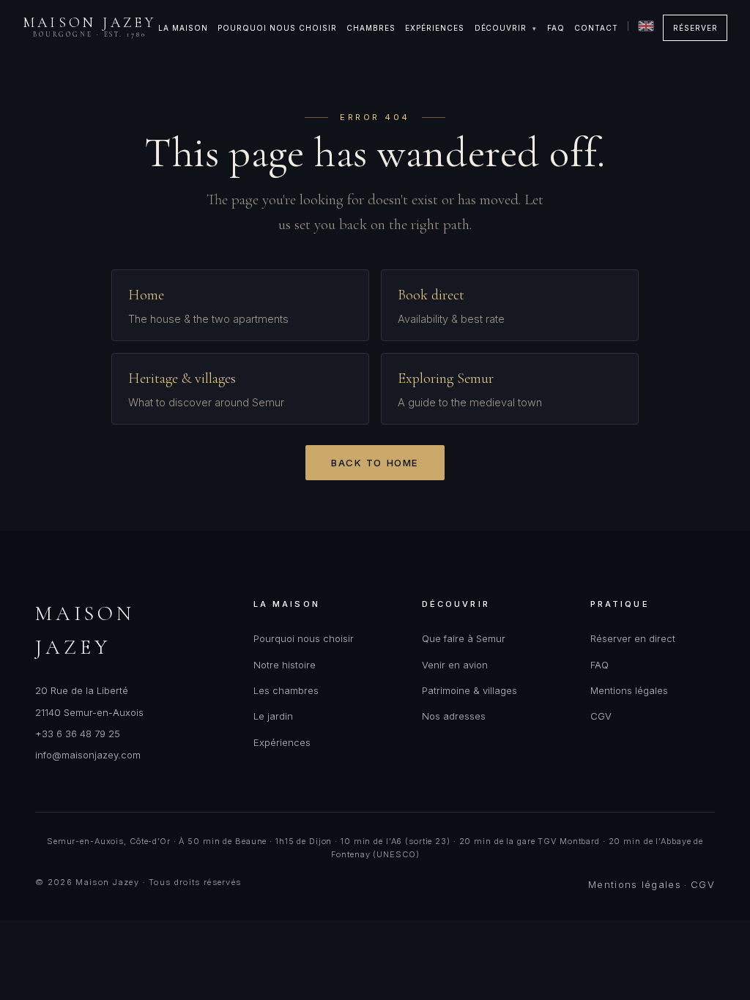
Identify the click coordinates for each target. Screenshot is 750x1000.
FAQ (556, 27)
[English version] (640, 26)
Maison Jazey (90, 27)
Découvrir (501, 27)
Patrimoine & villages (469, 690)
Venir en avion (455, 665)
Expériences (434, 27)
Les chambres (286, 690)
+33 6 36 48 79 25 (77, 733)
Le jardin (273, 716)
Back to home (375, 463)
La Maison (183, 27)
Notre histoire (284, 665)
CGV (601, 716)
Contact (596, 27)
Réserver (695, 27)
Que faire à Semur (463, 638)
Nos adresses (454, 716)
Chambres (371, 27)
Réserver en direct (632, 638)
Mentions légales (629, 690)
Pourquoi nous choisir (277, 27)
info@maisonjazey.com (88, 755)
